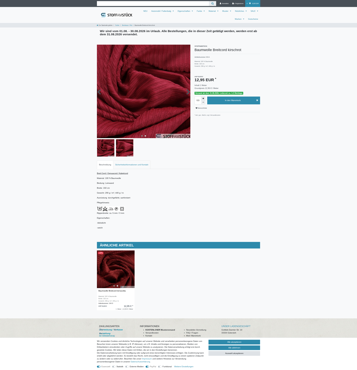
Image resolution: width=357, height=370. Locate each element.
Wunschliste (202, 108)
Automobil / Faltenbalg (161, 11)
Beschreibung (105, 165)
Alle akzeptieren (234, 342)
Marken (238, 19)
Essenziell (105, 366)
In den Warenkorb (233, 100)
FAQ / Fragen (192, 333)
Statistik (119, 366)
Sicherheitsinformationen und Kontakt (131, 165)
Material (212, 11)
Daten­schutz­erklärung (140, 362)
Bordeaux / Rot (127, 25)
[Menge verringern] (203, 102)
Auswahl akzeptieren (234, 353)
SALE (253, 11)
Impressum (147, 359)
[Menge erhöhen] (203, 98)
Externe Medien (137, 366)
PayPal (153, 366)
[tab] (105, 165)
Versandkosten (152, 333)
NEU (145, 11)
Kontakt (148, 336)
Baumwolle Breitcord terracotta (112, 291)
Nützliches (240, 11)
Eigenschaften (184, 11)
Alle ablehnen (234, 348)
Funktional (167, 366)
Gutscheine (253, 19)
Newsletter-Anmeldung (196, 330)
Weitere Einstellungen (183, 366)
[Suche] (212, 3)
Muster (225, 11)
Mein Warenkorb (193, 336)
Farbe (200, 11)
